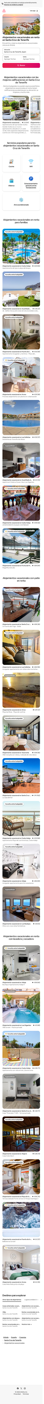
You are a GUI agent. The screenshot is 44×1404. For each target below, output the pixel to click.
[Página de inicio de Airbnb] (4, 10)
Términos (26, 1394)
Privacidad (17, 1394)
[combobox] (21, 52)
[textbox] (12, 59)
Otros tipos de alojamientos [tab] (11, 1300)
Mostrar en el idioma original (13, 5)
